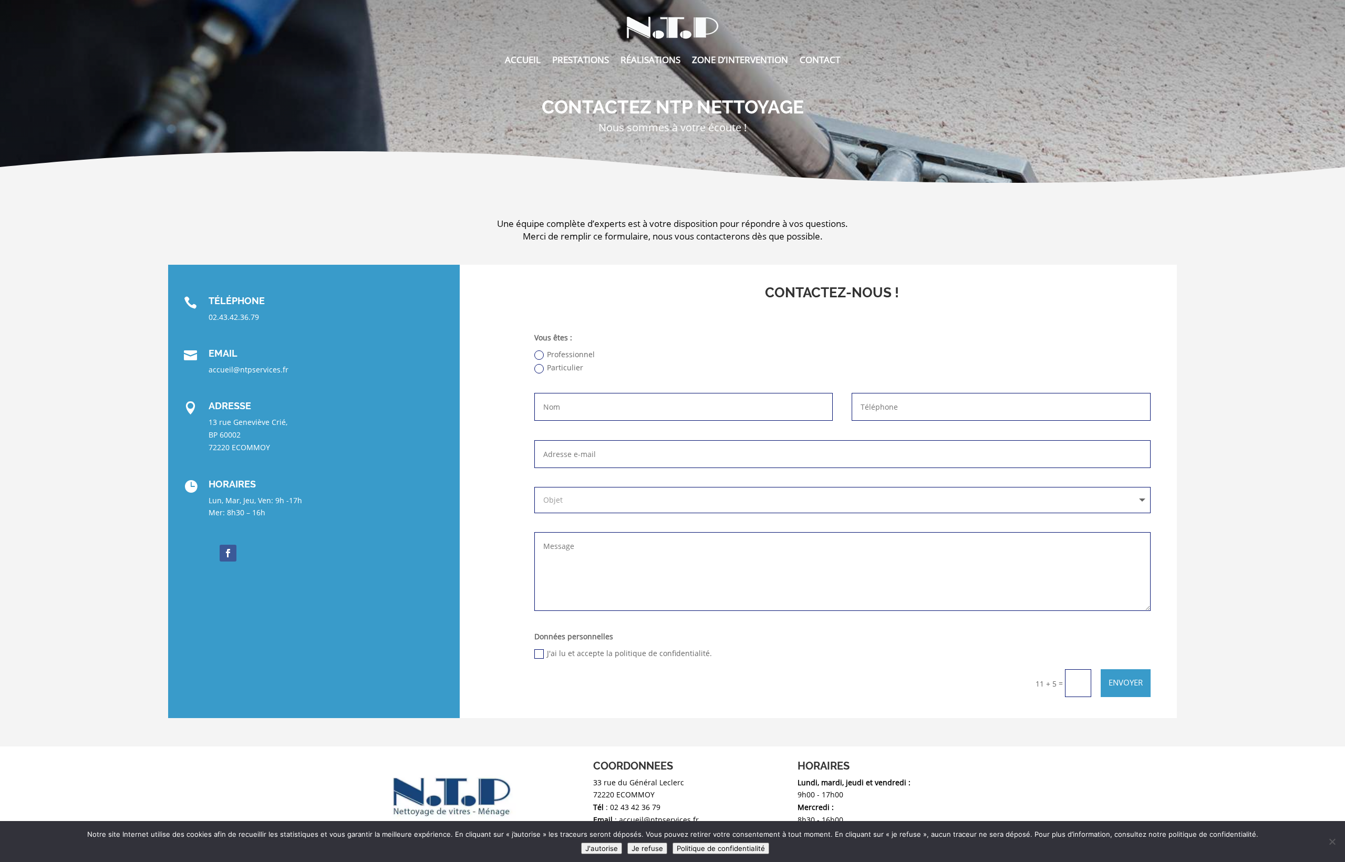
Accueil (523, 60)
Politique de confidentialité (721, 848)
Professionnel (571, 354)
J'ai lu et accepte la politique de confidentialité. (629, 653)
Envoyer (1126, 682)
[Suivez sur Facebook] (228, 553)
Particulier (565, 367)
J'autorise (601, 848)
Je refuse (647, 848)
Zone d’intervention (740, 60)
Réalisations (650, 60)
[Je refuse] (1332, 841)
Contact (820, 60)
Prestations (580, 60)
